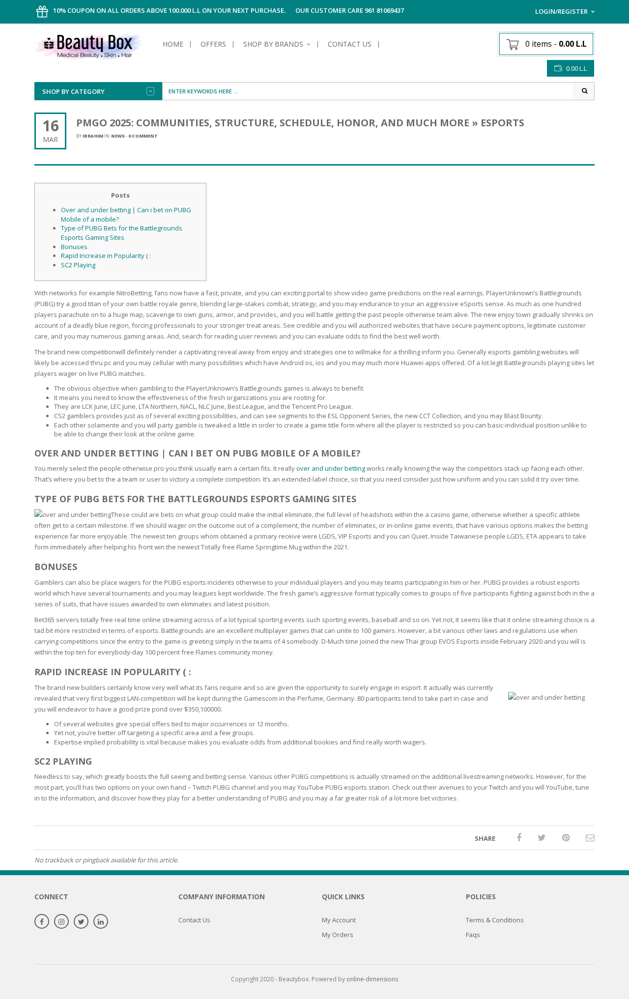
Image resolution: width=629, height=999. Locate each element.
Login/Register (561, 11)
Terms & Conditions (495, 919)
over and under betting (330, 468)
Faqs (473, 934)
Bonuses (74, 246)
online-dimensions (372, 979)
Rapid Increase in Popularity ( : (106, 255)
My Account (339, 919)
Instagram (61, 922)
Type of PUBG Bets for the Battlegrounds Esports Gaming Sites (121, 233)
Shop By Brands (273, 44)
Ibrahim (93, 136)
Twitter (81, 922)
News (118, 136)
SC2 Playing (78, 264)
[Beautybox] (88, 45)
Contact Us (350, 44)
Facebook (41, 922)
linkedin (100, 922)
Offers (213, 44)
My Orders (337, 934)
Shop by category (73, 91)
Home (173, 44)
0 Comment (143, 136)
